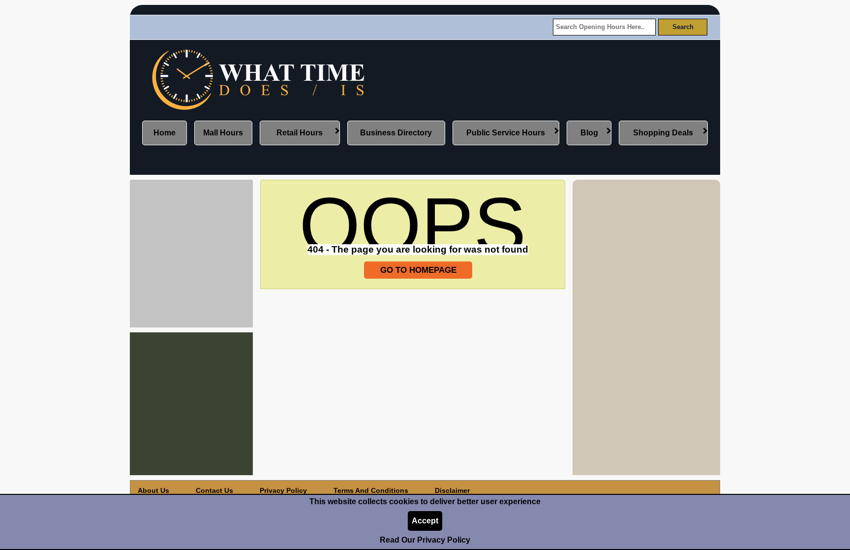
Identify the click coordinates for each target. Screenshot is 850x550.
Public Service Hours (505, 133)
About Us (153, 490)
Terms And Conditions (371, 490)
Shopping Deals (663, 133)
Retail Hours (299, 133)
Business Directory (396, 133)
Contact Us (214, 490)
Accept (425, 521)
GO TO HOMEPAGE (418, 270)
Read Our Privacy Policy (425, 540)
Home (164, 133)
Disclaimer (452, 490)
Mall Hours (223, 133)
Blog (589, 133)
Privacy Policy (283, 490)
